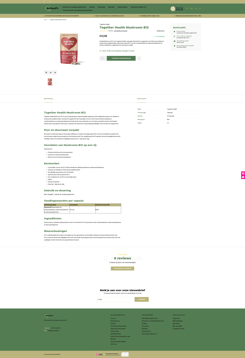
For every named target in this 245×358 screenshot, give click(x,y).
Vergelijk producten (178, 328)
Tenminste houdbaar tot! (138, 7)
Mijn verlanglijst (177, 326)
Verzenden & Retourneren (118, 326)
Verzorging (101, 7)
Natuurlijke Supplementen (149, 318)
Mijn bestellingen (178, 321)
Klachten (113, 339)
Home (45, 19)
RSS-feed (114, 344)
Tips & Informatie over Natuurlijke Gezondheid (77, 10)
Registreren (176, 318)
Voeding (92, 7)
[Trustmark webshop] (112, 354)
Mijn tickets (176, 323)
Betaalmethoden (116, 334)
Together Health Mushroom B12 (58, 19)
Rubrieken (111, 7)
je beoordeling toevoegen (120, 31)
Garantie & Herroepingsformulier (120, 336)
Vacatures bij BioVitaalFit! (118, 341)
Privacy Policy (115, 331)
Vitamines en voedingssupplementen (74, 7)
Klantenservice (115, 321)
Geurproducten (122, 7)
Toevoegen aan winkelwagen (121, 58)
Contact (113, 323)
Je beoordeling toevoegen (122, 268)
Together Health (105, 24)
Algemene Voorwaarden (118, 328)
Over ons (113, 318)
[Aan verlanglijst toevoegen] (139, 58)
